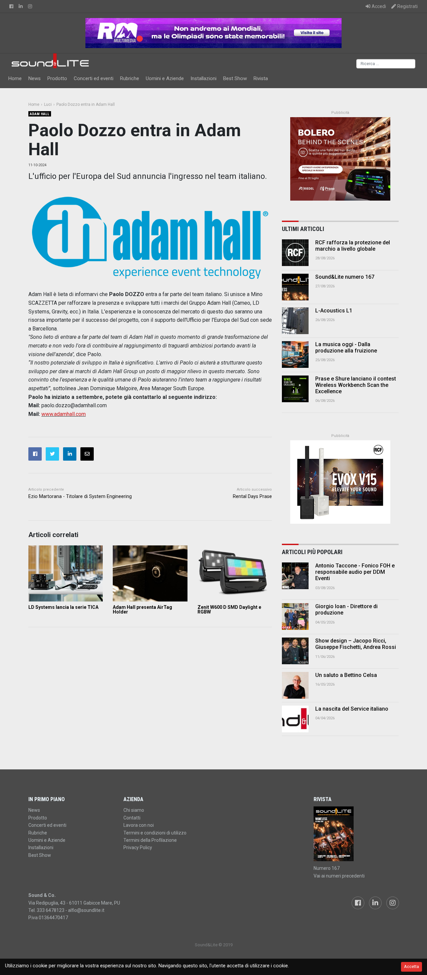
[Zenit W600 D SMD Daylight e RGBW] (234, 573)
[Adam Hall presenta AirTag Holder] (150, 573)
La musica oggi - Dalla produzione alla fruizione (346, 347)
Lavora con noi (138, 825)
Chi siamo (133, 810)
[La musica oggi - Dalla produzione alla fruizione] (295, 354)
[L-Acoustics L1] (295, 320)
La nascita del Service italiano (351, 709)
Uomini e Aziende (165, 78)
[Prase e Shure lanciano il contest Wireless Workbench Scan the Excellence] (295, 389)
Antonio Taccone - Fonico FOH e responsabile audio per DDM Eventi (355, 571)
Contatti (131, 817)
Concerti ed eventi (93, 78)
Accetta (411, 966)
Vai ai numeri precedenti (339, 876)
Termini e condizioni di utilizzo (154, 832)
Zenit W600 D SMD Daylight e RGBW (229, 609)
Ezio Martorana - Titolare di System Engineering (80, 496)
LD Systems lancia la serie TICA (63, 607)
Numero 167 (327, 868)
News (34, 78)
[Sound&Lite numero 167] (295, 287)
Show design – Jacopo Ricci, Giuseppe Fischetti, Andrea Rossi (355, 644)
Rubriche (129, 78)
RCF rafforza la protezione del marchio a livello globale (352, 245)
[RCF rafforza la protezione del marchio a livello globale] (295, 252)
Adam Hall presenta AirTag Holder (142, 609)
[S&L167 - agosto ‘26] (356, 833)
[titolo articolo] (295, 575)
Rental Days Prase (252, 496)
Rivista (261, 78)
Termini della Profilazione (150, 840)
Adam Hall (39, 114)
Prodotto (57, 78)
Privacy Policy (137, 847)
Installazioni (203, 78)
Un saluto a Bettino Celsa (346, 675)
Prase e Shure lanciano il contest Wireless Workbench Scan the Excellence (355, 385)
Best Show (235, 78)
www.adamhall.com (63, 414)
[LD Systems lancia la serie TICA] (65, 573)
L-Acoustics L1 (333, 310)
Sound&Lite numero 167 (344, 277)
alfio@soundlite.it (86, 910)
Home (15, 78)
